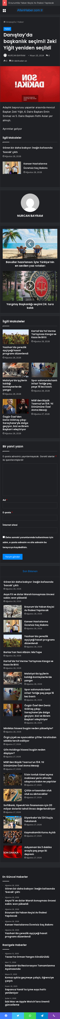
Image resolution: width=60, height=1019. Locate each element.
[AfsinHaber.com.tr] (30, 10)
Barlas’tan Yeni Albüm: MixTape (23, 652)
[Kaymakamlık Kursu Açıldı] (13, 837)
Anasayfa (11, 22)
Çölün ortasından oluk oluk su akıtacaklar (38, 792)
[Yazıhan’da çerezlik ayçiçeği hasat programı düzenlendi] (16, 336)
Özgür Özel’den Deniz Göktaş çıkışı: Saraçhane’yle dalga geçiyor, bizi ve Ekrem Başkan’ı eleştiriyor (16, 423)
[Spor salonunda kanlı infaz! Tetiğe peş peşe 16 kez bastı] (44, 370)
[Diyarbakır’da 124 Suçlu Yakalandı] (13, 822)
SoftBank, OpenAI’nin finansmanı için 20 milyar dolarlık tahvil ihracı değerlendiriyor (29, 807)
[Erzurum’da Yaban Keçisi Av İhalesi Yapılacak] (13, 611)
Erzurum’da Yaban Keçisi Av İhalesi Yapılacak (31, 2)
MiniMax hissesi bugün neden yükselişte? (28, 728)
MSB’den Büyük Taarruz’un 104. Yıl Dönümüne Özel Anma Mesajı (42, 405)
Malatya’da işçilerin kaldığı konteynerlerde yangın (15, 385)
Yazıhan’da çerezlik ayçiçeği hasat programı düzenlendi (15, 350)
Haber (21, 22)
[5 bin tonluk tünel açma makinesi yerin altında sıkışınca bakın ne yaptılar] (13, 779)
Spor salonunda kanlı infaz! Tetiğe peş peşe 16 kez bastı (44, 383)
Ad (5, 500)
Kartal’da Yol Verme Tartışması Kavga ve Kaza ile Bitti (43, 334)
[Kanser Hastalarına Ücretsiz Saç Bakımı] (12, 168)
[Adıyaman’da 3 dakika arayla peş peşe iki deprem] (13, 852)
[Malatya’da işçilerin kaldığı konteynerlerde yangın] (16, 370)
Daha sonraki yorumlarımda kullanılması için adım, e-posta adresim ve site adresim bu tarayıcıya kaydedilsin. (28, 542)
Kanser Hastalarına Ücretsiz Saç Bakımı (36, 623)
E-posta (8, 512)
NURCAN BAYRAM (16, 55)
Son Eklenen (30, 571)
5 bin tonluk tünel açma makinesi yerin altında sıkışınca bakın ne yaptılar (40, 778)
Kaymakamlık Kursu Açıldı (40, 832)
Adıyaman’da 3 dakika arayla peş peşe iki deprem (38, 851)
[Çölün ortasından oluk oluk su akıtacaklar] (13, 795)
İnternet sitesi (10, 525)
